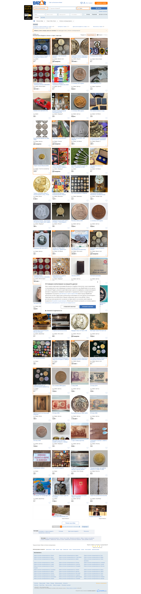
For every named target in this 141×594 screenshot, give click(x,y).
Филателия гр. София (98, 26)
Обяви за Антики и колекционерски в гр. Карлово (94, 578)
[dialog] (70, 297)
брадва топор (65, 549)
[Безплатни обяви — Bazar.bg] (39, 3)
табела (54, 549)
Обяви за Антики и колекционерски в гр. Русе (93, 555)
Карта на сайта (49, 585)
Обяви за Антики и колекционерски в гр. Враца (93, 569)
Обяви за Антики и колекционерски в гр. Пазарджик (69, 566)
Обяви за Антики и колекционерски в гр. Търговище (44, 569)
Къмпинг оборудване (45, 539)
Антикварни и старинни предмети (46, 531)
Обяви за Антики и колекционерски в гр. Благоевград (45, 576)
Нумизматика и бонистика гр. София (42, 28)
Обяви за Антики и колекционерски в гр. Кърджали (69, 575)
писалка (57, 549)
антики (70, 549)
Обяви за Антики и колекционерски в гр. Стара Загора (70, 557)
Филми (67, 538)
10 (79, 526)
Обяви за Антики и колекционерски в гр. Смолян (44, 573)
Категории (35, 24)
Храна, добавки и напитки (87, 539)
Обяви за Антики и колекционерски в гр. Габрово (69, 569)
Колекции (61, 531)
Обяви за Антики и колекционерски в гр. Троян (93, 573)
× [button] (97, 282)
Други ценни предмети (73, 531)
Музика (82, 538)
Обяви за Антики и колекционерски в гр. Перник (44, 555)
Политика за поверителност (67, 302)
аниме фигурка (49, 549)
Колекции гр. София (63, 26)
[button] (53, 310)
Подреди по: (83, 34)
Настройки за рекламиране (59, 301)
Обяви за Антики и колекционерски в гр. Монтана (94, 566)
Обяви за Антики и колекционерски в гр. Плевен (44, 562)
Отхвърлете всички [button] (70, 306)
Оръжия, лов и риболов (89, 538)
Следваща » (85, 526)
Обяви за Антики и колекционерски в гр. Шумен (69, 559)
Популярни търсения (66, 585)
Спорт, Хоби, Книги (51, 21)
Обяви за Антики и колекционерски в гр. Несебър (44, 575)
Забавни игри (53, 539)
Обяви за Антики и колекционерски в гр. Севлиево (94, 562)
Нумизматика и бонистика (44, 532)
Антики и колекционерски (66, 21)
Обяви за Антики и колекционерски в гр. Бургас (44, 557)
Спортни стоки (63, 538)
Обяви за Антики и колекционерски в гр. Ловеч (93, 575)
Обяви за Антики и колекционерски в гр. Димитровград (70, 576)
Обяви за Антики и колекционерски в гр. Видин (93, 557)
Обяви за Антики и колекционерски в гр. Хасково (94, 564)
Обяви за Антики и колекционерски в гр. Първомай (69, 578)
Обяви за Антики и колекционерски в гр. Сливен (44, 564)
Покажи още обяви (70, 523)
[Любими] (81, 3)
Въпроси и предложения (101, 583)
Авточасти (65, 583)
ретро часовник (88, 549)
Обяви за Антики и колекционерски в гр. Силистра (69, 564)
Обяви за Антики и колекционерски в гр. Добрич (44, 571)
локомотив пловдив (95, 549)
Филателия (86, 531)
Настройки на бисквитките (52, 302)
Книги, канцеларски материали (52, 538)
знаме (61, 549)
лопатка (82, 549)
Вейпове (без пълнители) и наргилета (73, 539)
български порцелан (76, 549)
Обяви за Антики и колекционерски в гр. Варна (68, 555)
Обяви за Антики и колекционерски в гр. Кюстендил (69, 573)
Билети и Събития (60, 539)
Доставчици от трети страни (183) (68, 293)
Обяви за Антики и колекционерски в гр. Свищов (44, 578)
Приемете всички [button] (87, 306)
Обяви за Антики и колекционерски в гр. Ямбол (93, 571)
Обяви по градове (56, 585)
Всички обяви (40, 21)
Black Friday (42, 585)
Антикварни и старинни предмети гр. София (43, 26)
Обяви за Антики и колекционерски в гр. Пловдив (44, 559)
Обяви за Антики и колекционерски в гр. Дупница (69, 571)
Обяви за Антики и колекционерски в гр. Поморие (94, 576)
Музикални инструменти (75, 538)
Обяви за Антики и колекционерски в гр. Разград (69, 562)
